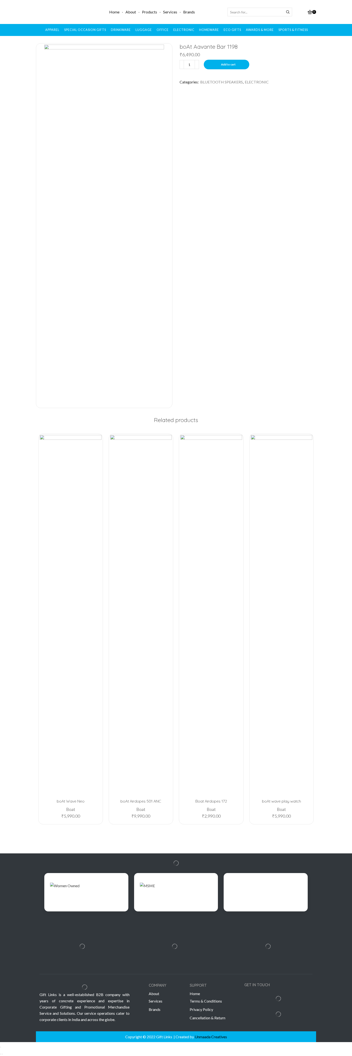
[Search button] (288, 12)
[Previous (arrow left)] (0, 1054)
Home (114, 12)
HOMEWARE (209, 30)
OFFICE (163, 30)
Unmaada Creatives (211, 1036)
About (130, 12)
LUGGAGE (144, 30)
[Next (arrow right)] (2, 1054)
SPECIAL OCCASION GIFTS (85, 30)
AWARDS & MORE (260, 30)
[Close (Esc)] (0, 1047)
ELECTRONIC (183, 30)
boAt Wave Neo (71, 801)
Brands (189, 12)
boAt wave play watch (281, 801)
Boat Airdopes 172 (211, 801)
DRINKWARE (121, 30)
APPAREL (52, 30)
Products (149, 12)
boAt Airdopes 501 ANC (140, 801)
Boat (70, 809)
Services (170, 12)
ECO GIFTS (232, 30)
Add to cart (228, 64)
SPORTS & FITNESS (293, 30)
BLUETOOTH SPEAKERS (221, 82)
